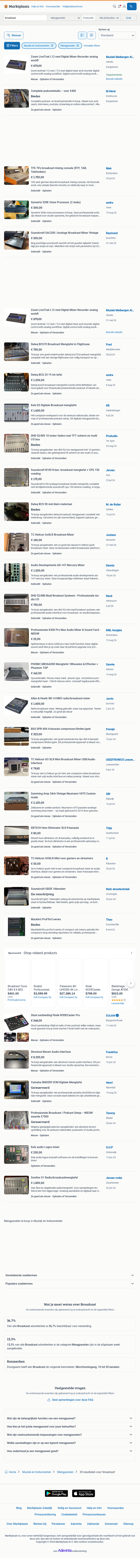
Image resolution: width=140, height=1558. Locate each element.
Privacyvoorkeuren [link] (94, 1514)
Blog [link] (19, 1508)
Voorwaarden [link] (53, 6)
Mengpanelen (68, 45)
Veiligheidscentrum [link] (72, 6)
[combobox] (25, 18)
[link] (16, 6)
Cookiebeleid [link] (69, 1514)
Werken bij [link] (39, 1523)
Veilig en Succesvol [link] (69, 1508)
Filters (14, 45)
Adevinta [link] (76, 1523)
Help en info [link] (37, 6)
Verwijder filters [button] (92, 45)
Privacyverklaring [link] (45, 1514)
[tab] (82, 35)
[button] (119, 6)
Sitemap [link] (128, 1523)
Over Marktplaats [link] (17, 1523)
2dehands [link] (93, 1523)
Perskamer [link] (58, 1523)
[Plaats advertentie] (132, 6)
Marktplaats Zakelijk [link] (39, 1508)
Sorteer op (104, 29)
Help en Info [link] (94, 1508)
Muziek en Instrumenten (36, 45)
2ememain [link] (111, 1523)
